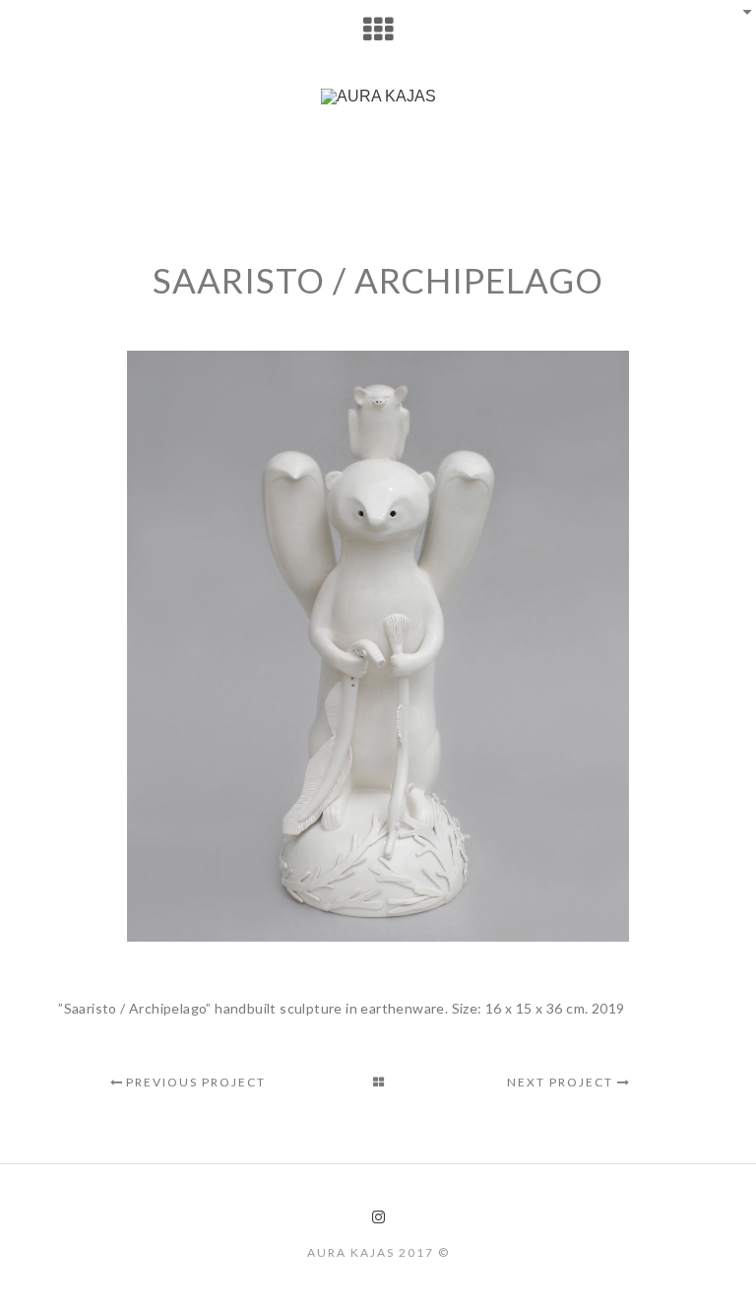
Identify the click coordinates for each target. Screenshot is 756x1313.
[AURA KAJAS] (378, 96)
